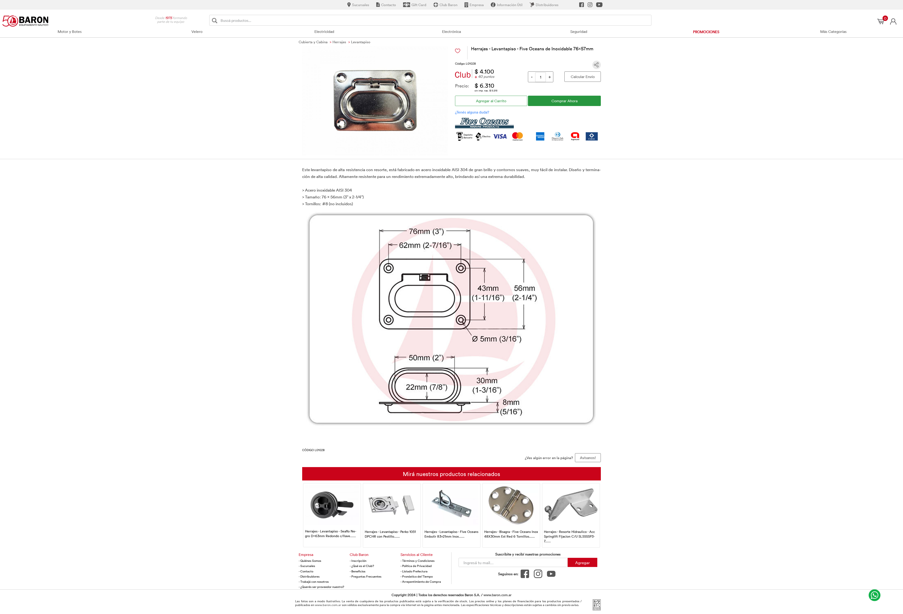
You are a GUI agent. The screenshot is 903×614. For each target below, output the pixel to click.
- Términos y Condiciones (417, 561)
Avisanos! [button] (588, 457)
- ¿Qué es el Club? (362, 566)
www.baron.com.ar (497, 595)
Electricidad (324, 31)
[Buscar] (215, 20)
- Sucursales (307, 566)
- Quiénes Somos (310, 561)
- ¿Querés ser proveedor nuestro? (321, 587)
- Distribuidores (309, 576)
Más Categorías (833, 31)
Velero (196, 31)
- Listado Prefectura (414, 571)
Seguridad (578, 31)
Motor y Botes (70, 31)
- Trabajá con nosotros (314, 581)
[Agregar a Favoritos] (457, 51)
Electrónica (451, 31)
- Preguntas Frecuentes (365, 576)
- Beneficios (357, 571)
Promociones (706, 31)
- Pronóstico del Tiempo (416, 576)
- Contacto (306, 571)
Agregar (582, 562)
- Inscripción (358, 561)
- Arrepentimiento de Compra (420, 581)
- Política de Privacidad (416, 566)
